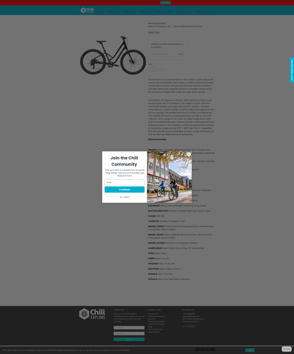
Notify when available (292, 70)
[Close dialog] (189, 154)
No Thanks (125, 197)
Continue (124, 189)
